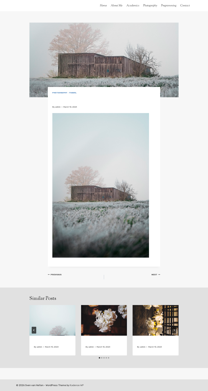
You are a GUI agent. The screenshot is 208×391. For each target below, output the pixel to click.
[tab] (99, 358)
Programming (168, 6)
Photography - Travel (64, 93)
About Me (116, 6)
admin (58, 107)
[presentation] (52, 320)
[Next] (174, 330)
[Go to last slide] (34, 330)
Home (103, 6)
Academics (132, 6)
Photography (150, 6)
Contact (185, 6)
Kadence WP (77, 385)
